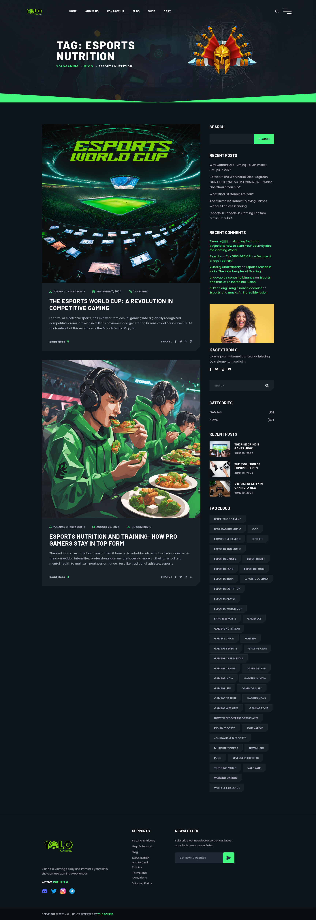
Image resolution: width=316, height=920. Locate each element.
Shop (151, 11)
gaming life (222, 688)
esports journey (256, 579)
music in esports (226, 748)
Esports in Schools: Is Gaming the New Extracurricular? (238, 215)
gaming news (256, 698)
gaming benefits (225, 648)
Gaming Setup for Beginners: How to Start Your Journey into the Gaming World (240, 245)
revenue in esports (245, 758)
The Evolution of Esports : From (247, 466)
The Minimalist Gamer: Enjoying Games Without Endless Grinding (238, 203)
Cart (167, 11)
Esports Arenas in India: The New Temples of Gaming (241, 269)
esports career (225, 559)
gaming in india (255, 678)
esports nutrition (227, 589)
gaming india (223, 678)
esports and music (227, 549)
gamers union (224, 638)
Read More (57, 341)
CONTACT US (115, 11)
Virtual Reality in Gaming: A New (248, 485)
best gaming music (227, 529)
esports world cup (228, 609)
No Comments (141, 527)
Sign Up (215, 256)
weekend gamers (226, 778)
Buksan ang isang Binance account (236, 288)
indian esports (224, 728)
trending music (225, 768)
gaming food (256, 668)
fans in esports (225, 618)
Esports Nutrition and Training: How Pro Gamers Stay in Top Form (113, 540)
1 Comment (141, 291)
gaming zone (258, 708)
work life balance (227, 788)
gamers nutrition (227, 629)
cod (255, 529)
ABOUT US (92, 11)
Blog (136, 11)
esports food (254, 569)
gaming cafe (257, 648)
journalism (254, 728)
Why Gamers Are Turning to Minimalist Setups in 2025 (238, 167)
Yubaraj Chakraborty (69, 291)
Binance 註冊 (219, 241)
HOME (73, 11)
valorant (254, 768)
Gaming (216, 412)
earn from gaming (227, 539)
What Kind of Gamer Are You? (232, 194)
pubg (217, 758)
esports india (224, 579)
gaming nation (225, 698)
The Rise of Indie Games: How (246, 446)
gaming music (252, 688)
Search (217, 126)
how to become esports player (236, 718)
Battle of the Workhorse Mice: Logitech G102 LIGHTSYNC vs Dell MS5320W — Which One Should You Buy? (241, 182)
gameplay (254, 618)
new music (256, 748)
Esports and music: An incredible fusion (240, 279)
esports (257, 539)
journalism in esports (230, 738)
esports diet (256, 559)
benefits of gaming (228, 519)
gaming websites (226, 708)
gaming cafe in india (228, 658)
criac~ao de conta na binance (232, 277)
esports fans (223, 569)
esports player (225, 599)
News (214, 420)
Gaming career (225, 668)
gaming (250, 638)
